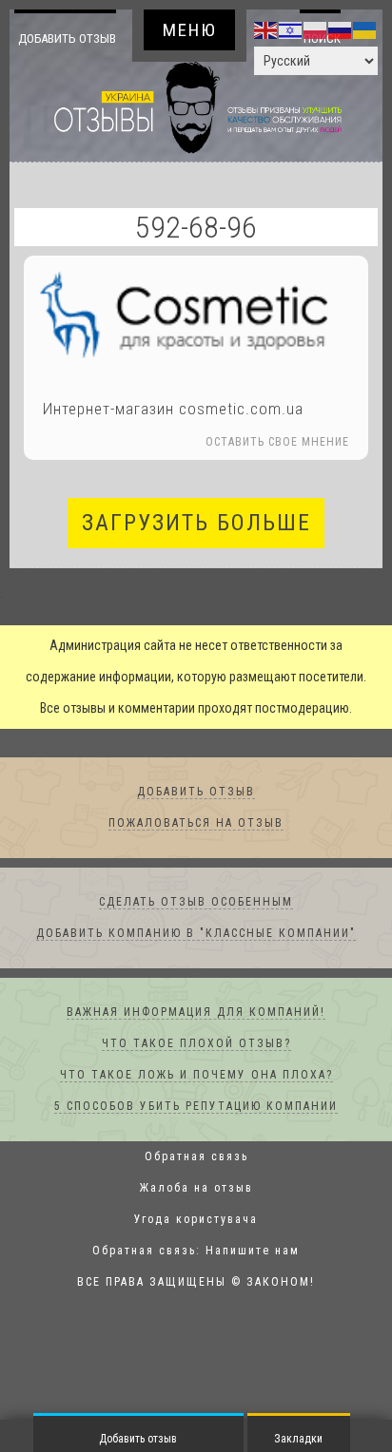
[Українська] (365, 29)
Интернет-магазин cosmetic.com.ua (173, 440)
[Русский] (340, 29)
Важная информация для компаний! (196, 1044)
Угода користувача (196, 1251)
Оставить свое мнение (277, 474)
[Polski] (316, 29)
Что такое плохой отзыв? (196, 1075)
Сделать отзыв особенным (196, 934)
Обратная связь (196, 1188)
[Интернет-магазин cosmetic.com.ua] (196, 344)
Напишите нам (253, 1283)
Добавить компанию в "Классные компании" (196, 965)
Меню (190, 30)
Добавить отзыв (67, 54)
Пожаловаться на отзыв (196, 855)
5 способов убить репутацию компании (196, 1138)
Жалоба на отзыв (196, 1220)
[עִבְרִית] (291, 29)
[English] (266, 29)
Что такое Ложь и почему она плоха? (196, 1107)
